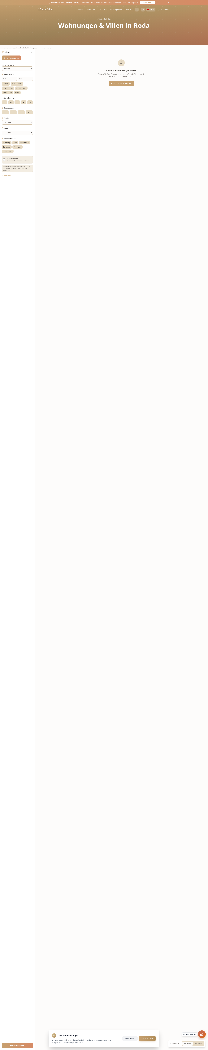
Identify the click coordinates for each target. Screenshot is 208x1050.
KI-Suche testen (12, 58)
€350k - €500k (21, 88)
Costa (6, 118)
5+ (30, 102)
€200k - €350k (8, 88)
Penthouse (17, 147)
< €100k (6, 84)
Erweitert (7, 176)
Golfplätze (102, 9)
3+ (17, 102)
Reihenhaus (24, 143)
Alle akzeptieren (147, 1038)
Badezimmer (9, 108)
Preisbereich (9, 74)
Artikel (128, 10)
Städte (80, 9)
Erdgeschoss (7, 151)
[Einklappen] (31, 52)
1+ (4, 102)
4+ (24, 102)
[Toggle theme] (143, 9)
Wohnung (6, 143)
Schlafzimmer (9, 98)
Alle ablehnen (130, 1038)
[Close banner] (168, 2)
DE (151, 9)
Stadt (6, 128)
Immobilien (91, 9)
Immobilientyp (9, 138)
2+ (11, 102)
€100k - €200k (17, 84)
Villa (15, 143)
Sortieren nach (8, 65)
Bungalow (6, 147)
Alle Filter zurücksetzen (121, 83)
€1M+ (17, 92)
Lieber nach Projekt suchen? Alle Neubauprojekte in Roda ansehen (27, 48)
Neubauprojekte (116, 10)
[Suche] (137, 9)
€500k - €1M (7, 92)
